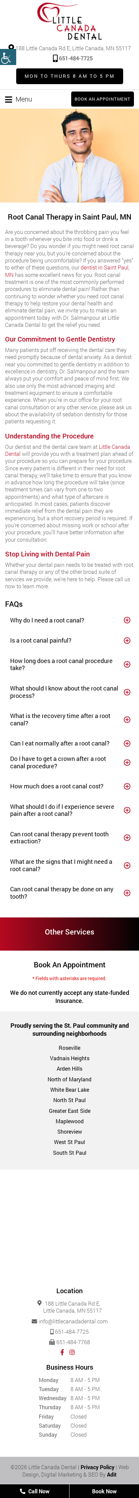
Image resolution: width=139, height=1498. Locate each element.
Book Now (104, 1491)
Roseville (69, 1047)
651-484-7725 (76, 58)
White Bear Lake (69, 1089)
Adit (112, 1474)
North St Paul (69, 1099)
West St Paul (69, 1141)
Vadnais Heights (69, 1058)
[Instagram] (72, 1352)
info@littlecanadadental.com (73, 1321)
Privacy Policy (97, 1467)
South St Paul (69, 1152)
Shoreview (69, 1131)
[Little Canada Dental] (69, 21)
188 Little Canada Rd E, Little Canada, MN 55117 (72, 48)
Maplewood (70, 1121)
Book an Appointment (103, 99)
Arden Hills (69, 1068)
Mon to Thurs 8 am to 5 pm (70, 76)
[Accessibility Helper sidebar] (8, 57)
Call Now (38, 1491)
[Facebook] (62, 1352)
